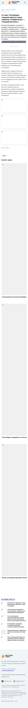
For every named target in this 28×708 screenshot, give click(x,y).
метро (4, 155)
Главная (3, 9)
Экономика (13, 9)
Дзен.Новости (7, 681)
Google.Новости (20, 681)
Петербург (8, 9)
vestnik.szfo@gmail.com (8, 670)
